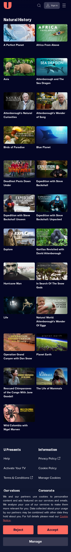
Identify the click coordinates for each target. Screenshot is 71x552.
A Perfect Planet (14, 45)
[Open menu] (64, 5)
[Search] (39, 5)
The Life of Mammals (49, 388)
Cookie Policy (47, 468)
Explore (8, 249)
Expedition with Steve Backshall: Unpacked (49, 217)
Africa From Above (47, 45)
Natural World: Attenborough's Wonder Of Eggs (50, 321)
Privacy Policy (47, 458)
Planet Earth (43, 354)
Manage (35, 541)
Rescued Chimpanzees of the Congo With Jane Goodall (18, 392)
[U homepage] (8, 5)
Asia (6, 79)
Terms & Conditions (16, 478)
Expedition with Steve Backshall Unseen (17, 217)
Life (6, 317)
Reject (18, 529)
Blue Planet (43, 147)
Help (7, 458)
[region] (35, 521)
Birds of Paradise (14, 147)
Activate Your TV (15, 468)
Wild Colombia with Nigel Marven (16, 427)
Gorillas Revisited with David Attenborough (50, 251)
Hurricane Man (13, 284)
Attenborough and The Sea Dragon (50, 81)
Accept (52, 529)
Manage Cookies (49, 478)
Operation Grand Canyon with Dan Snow (18, 356)
